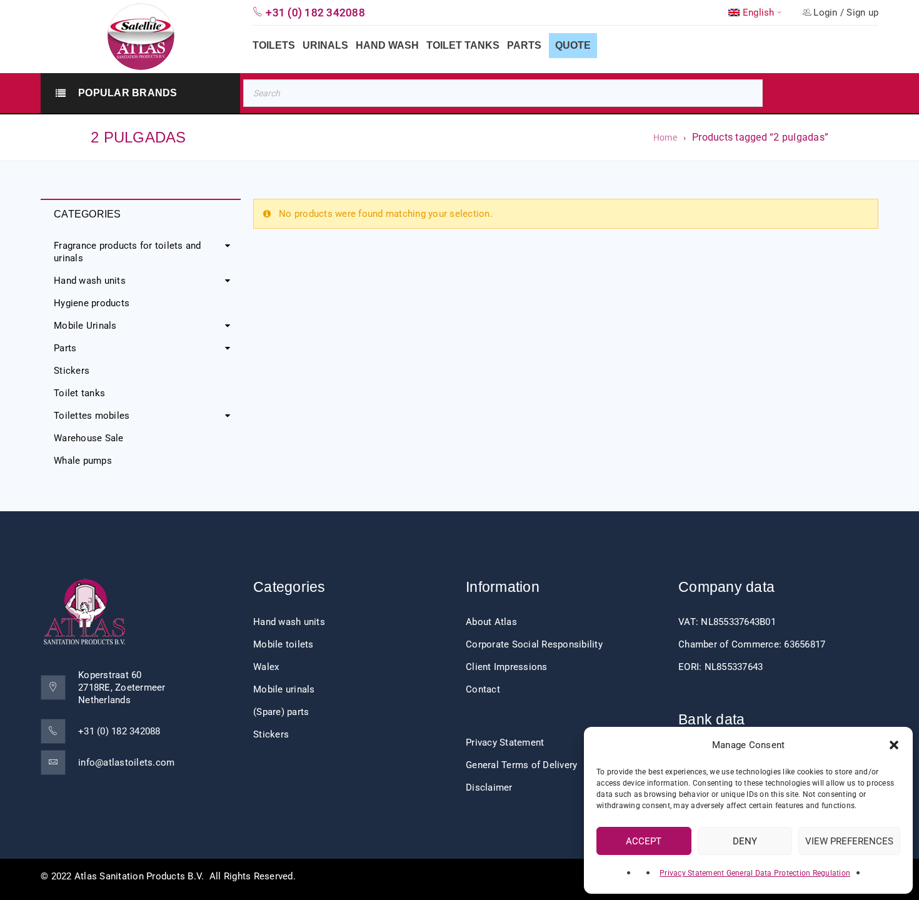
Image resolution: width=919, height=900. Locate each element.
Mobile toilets (283, 644)
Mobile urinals (284, 689)
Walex (266, 666)
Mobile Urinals (85, 325)
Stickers (71, 370)
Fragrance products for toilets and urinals (127, 252)
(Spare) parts (281, 712)
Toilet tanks (79, 393)
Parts (65, 348)
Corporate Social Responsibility (534, 644)
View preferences (849, 841)
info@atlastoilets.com (126, 762)
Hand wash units (90, 280)
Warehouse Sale (89, 438)
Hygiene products (91, 303)
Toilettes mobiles (91, 415)
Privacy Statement (505, 742)
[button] (894, 745)
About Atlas (491, 622)
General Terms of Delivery (521, 765)
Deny (745, 841)
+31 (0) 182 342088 (119, 731)
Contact (483, 689)
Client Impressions (507, 666)
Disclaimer (489, 787)
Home (665, 137)
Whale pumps (83, 460)
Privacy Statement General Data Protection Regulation (755, 873)
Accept (643, 841)
